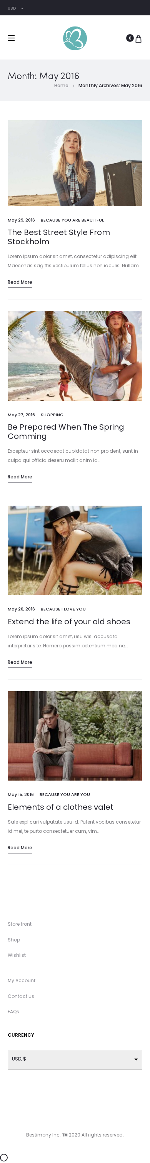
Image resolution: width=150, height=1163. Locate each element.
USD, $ (19, 1058)
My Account (21, 980)
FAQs (13, 1011)
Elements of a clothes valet (60, 807)
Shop (14, 939)
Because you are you (65, 794)
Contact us (21, 996)
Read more (20, 282)
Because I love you (63, 609)
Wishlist (17, 955)
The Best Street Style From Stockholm (59, 237)
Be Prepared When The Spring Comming (66, 432)
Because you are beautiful (72, 220)
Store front (20, 924)
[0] (138, 38)
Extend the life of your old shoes (69, 621)
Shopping (52, 415)
